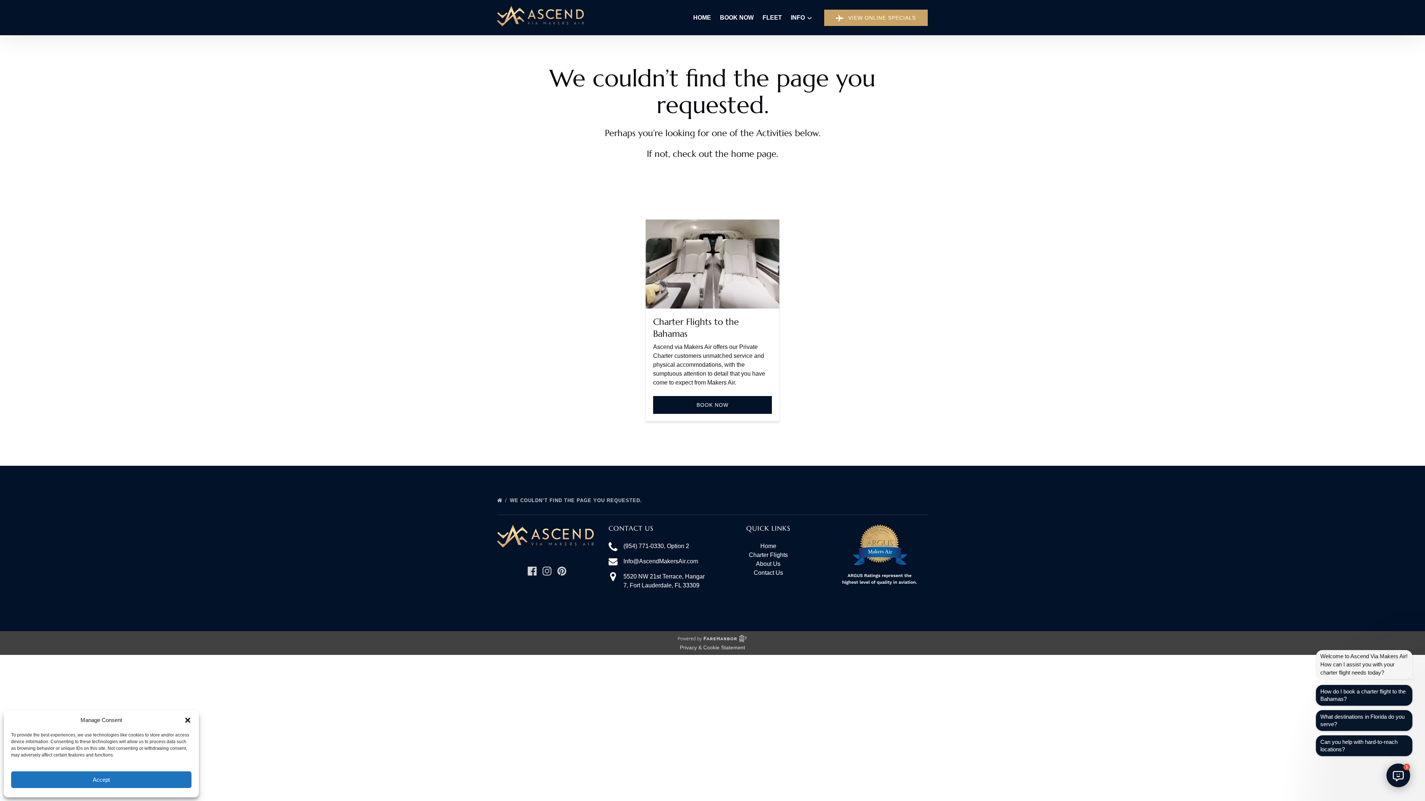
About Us (768, 564)
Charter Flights (768, 555)
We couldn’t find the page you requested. (577, 500)
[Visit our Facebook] (532, 571)
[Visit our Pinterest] (561, 571)
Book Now (737, 17)
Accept (101, 780)
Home (702, 17)
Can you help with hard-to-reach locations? (1359, 745)
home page (753, 153)
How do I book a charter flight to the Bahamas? (1363, 695)
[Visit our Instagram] (547, 571)
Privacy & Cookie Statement (712, 647)
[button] (187, 720)
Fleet (772, 17)
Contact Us (768, 573)
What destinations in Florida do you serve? (1362, 720)
